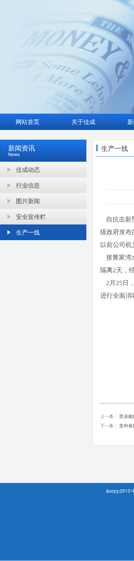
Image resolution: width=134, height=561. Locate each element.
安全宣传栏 (31, 216)
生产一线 (28, 232)
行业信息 (28, 185)
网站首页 (27, 121)
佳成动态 (28, 169)
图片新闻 (28, 200)
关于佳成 (83, 121)
